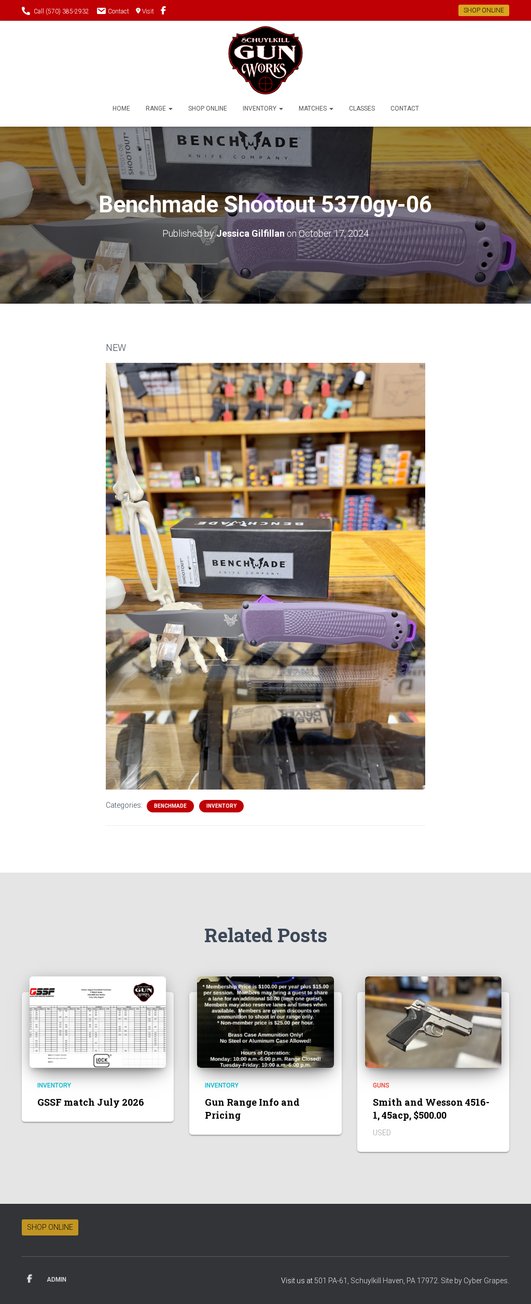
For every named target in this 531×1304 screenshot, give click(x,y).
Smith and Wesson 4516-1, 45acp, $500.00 (431, 1108)
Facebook (29, 1279)
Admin (56, 1279)
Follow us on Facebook (163, 12)
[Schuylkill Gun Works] (265, 60)
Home (121, 108)
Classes (362, 108)
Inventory (260, 108)
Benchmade (170, 806)
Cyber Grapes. (486, 1280)
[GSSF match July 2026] (98, 1021)
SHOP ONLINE (484, 10)
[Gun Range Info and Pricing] (265, 1021)
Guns (381, 1085)
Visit (148, 11)
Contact (118, 11)
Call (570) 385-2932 (61, 11)
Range (156, 108)
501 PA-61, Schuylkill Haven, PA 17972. (377, 1280)
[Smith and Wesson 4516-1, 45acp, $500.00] (433, 1021)
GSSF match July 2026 (90, 1102)
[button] (170, 108)
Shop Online (207, 108)
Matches (313, 108)
